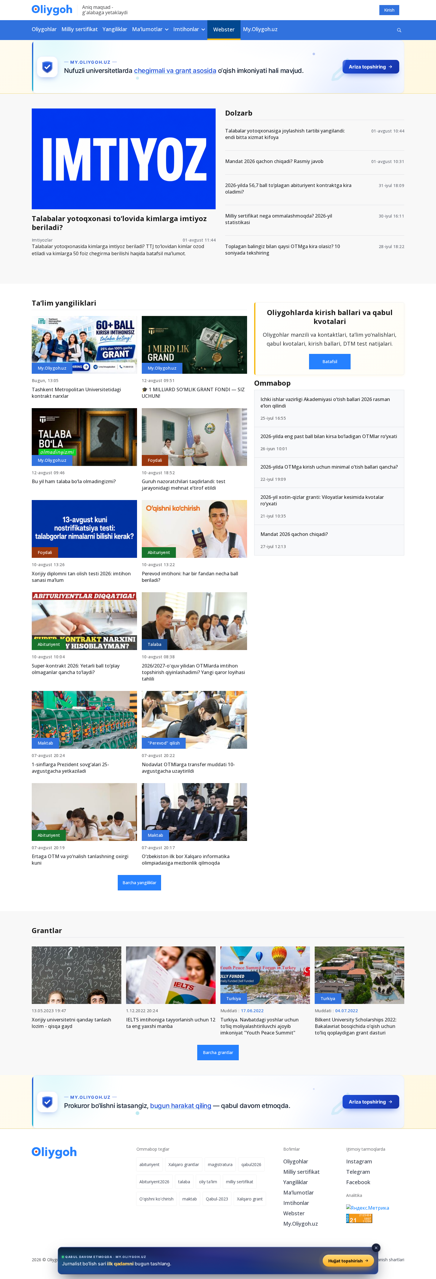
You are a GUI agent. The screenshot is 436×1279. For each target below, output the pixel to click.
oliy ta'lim (208, 1181)
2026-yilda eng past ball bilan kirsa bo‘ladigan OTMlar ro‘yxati (328, 436)
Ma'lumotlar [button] (148, 29)
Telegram (358, 1171)
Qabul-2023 (217, 1199)
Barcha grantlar (218, 1052)
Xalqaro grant (250, 1199)
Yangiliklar (115, 29)
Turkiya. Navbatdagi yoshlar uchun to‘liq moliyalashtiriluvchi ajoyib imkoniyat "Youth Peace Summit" (259, 1026)
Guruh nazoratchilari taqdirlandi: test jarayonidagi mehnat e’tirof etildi (183, 484)
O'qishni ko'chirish (156, 1199)
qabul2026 (251, 1164)
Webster (224, 29)
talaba (184, 1181)
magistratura (220, 1164)
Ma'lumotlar (298, 1192)
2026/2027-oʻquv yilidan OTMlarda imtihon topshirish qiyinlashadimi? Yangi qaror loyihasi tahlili (193, 672)
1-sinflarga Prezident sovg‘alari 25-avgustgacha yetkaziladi (70, 767)
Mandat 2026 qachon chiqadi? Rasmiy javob (274, 161)
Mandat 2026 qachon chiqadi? (294, 534)
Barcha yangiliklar (139, 882)
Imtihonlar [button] (187, 29)
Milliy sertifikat (79, 29)
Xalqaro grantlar (183, 1164)
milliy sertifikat (239, 1181)
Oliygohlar (44, 29)
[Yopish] (376, 1247)
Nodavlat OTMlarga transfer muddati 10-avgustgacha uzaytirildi (188, 767)
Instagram (359, 1161)
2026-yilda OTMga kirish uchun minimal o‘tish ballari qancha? (329, 467)
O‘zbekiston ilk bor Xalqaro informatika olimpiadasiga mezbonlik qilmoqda (186, 859)
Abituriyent (159, 552)
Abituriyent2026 (154, 1181)
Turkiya (233, 998)
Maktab (45, 743)
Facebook (358, 1182)
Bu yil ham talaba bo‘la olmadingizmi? (74, 481)
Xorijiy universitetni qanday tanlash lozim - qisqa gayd (71, 1022)
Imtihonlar (296, 1202)
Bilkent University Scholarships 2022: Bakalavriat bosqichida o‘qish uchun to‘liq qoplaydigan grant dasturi (356, 1026)
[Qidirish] (399, 30)
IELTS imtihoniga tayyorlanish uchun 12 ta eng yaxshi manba (170, 1022)
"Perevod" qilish (164, 743)
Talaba (154, 644)
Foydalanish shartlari (384, 1259)
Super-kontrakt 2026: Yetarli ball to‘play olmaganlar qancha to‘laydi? (76, 669)
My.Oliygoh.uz (260, 29)
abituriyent (149, 1164)
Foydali (155, 460)
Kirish (389, 10)
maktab (189, 1199)
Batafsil (329, 361)
